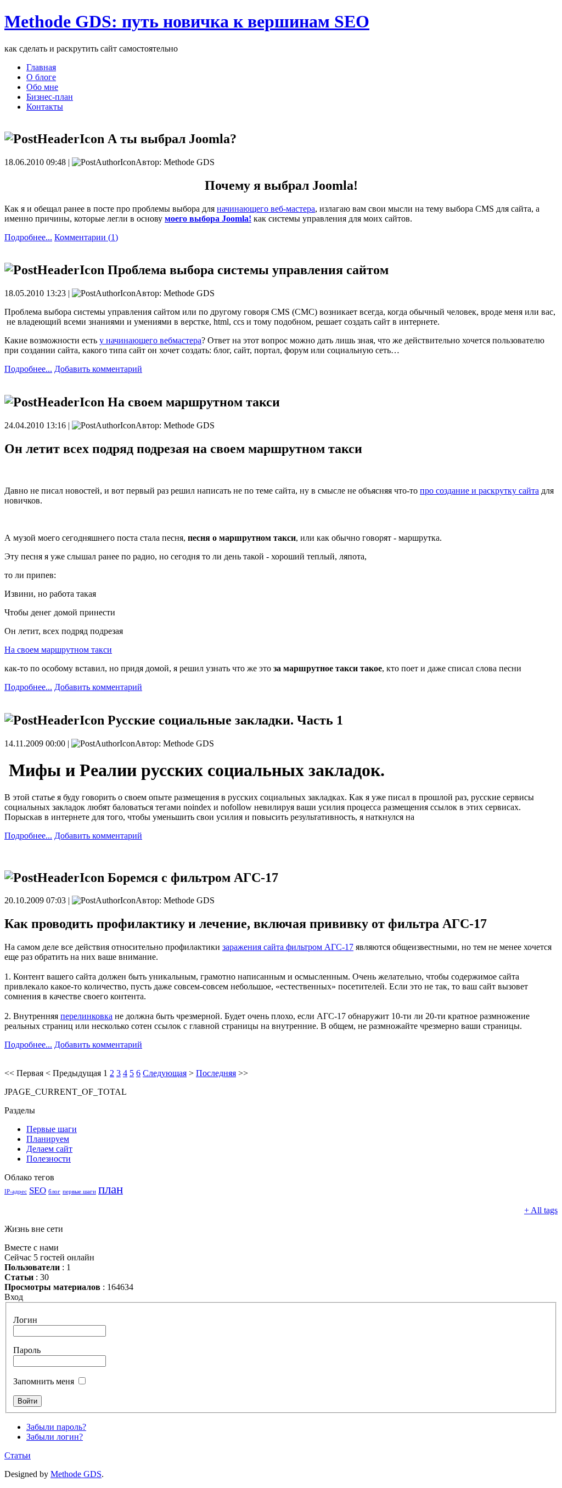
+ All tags (541, 1210)
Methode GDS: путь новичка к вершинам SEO (186, 21)
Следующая (165, 1073)
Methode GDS (76, 1474)
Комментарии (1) (86, 237)
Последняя (216, 1073)
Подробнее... (28, 237)
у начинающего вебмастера (150, 340)
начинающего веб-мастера (266, 208)
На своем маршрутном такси (58, 649)
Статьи (17, 1455)
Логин (25, 1320)
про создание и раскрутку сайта (479, 490)
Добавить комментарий (98, 369)
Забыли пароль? (56, 1427)
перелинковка (86, 1016)
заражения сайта (287, 947)
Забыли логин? (54, 1436)
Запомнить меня (43, 1381)
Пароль (27, 1350)
